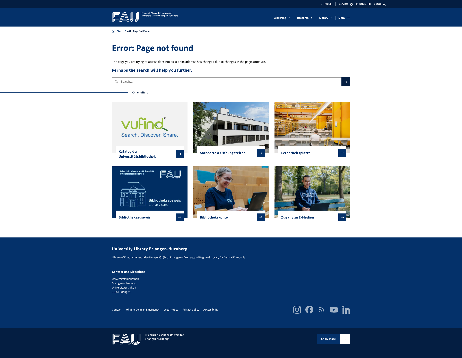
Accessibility (210, 310)
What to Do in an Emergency (142, 310)
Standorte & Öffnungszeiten (222, 153)
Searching (280, 18)
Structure (361, 4)
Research (303, 18)
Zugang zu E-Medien (297, 217)
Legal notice (171, 310)
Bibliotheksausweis (135, 217)
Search (378, 4)
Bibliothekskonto (214, 217)
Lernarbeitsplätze (295, 153)
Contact (116, 310)
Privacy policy (191, 310)
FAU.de (328, 4)
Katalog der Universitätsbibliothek (137, 154)
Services (343, 4)
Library (323, 18)
